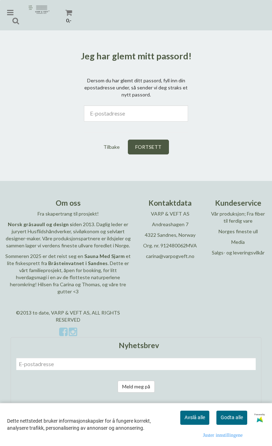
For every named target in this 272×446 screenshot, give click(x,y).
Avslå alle (195, 417)
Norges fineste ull (238, 231)
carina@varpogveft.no (170, 256)
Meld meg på (136, 386)
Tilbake (111, 147)
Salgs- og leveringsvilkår (238, 253)
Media (238, 242)
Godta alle (232, 417)
